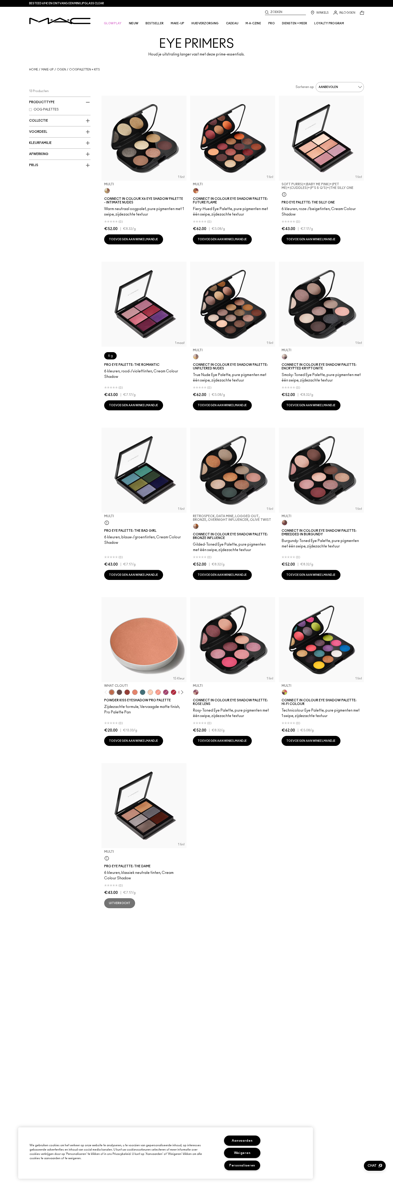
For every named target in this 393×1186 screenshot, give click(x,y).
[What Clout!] (112, 692)
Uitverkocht (119, 903)
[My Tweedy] (135, 692)
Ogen (61, 69)
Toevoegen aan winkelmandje (133, 239)
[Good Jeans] (143, 692)
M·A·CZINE (253, 23)
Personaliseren (242, 1165)
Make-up (47, 69)
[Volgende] (181, 692)
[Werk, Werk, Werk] (173, 692)
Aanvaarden (242, 1140)
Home (33, 69)
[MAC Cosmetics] (60, 21)
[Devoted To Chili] (127, 692)
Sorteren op (305, 87)
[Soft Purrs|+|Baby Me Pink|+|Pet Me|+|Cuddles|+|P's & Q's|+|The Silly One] (284, 194)
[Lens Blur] (166, 692)
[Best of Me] (150, 692)
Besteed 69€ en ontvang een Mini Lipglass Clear (66, 3)
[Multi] (107, 191)
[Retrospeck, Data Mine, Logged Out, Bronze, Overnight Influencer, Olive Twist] (196, 526)
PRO (271, 23)
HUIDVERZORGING (205, 23)
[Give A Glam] (119, 692)
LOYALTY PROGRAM (329, 23)
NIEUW (134, 23)
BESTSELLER (155, 23)
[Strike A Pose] (158, 692)
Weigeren (242, 1153)
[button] (374, 1165)
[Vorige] (107, 692)
